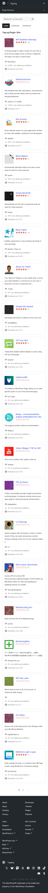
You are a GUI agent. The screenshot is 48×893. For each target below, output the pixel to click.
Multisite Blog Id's (24, 607)
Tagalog (10, 862)
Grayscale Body (23, 193)
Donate (29, 829)
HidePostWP (22, 377)
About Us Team (23, 267)
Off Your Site (22, 340)
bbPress (6, 848)
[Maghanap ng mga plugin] (32, 19)
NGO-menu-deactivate (26, 564)
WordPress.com (9, 841)
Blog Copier (21, 230)
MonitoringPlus (23, 641)
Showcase (29, 802)
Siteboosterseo (23, 79)
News (4, 806)
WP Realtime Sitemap (26, 39)
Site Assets (21, 119)
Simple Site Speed (24, 306)
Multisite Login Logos (26, 752)
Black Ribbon (22, 156)
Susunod (28, 790)
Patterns (28, 814)
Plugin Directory (8, 10)
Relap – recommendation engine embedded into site (28, 415)
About (4, 802)
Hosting (5, 810)
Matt (5, 844)
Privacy (5, 814)
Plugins (28, 810)
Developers (6, 829)
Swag (28, 833)
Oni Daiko (20, 715)
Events (28, 825)
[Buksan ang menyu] (44, 3)
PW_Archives (22, 482)
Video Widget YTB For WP (28, 448)
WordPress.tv (9, 833)
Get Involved (30, 821)
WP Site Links (22, 678)
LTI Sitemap (21, 522)
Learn (4, 821)
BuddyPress (8, 852)
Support (5, 825)
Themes (28, 806)
